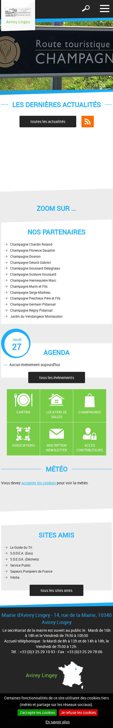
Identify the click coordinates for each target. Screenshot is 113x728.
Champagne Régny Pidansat (31, 310)
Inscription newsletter (56, 447)
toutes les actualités (47, 121)
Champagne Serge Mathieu (30, 292)
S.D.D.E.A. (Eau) (21, 553)
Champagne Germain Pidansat (33, 304)
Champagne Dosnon (25, 256)
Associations (23, 445)
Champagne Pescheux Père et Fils (35, 298)
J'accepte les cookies (37, 712)
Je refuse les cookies (78, 712)
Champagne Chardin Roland (31, 244)
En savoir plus (58, 721)
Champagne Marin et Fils (28, 286)
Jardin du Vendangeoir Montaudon (36, 316)
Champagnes (89, 412)
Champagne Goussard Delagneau (35, 268)
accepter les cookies (38, 482)
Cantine (23, 412)
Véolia (14, 577)
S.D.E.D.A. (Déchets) (24, 559)
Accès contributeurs (90, 447)
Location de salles (56, 414)
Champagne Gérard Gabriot (30, 262)
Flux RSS (87, 121)
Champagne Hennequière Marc (33, 280)
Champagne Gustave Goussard (33, 274)
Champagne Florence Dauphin (32, 250)
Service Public (20, 565)
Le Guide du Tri (21, 547)
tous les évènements (56, 377)
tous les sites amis (56, 590)
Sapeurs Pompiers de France (31, 571)
